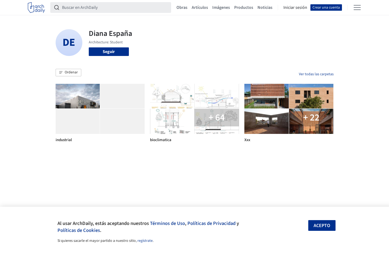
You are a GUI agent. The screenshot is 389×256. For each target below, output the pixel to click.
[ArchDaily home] (36, 7)
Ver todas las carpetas (316, 74)
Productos (243, 7)
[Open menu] (357, 7)
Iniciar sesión (295, 7)
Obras (181, 7)
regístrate (145, 240)
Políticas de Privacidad (211, 223)
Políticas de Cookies (78, 230)
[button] (68, 72)
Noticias (264, 7)
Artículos (200, 7)
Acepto (322, 225)
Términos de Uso (167, 223)
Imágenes (221, 7)
